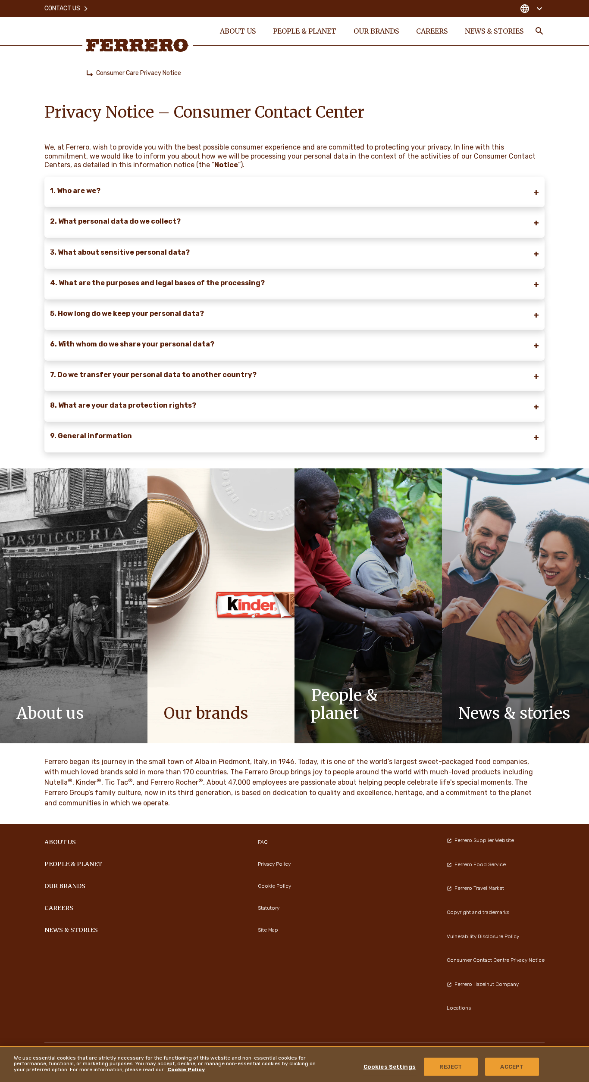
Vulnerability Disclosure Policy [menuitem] (483, 936)
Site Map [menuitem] (268, 930)
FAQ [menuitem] (263, 842)
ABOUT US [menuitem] (238, 31)
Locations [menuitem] (459, 1008)
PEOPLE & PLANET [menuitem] (304, 31)
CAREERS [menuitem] (432, 31)
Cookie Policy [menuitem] (274, 886)
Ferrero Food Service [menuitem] (480, 864)
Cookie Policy (186, 1069)
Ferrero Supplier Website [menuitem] (484, 840)
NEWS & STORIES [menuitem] (494, 31)
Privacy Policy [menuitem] (274, 864)
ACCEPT (511, 1066)
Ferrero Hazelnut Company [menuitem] (486, 984)
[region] (294, 1064)
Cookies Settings (389, 1066)
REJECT (450, 1066)
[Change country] (531, 8)
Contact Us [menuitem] (62, 8)
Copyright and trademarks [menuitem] (478, 912)
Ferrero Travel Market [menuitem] (479, 888)
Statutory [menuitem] (268, 908)
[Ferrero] (137, 45)
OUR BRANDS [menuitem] (376, 31)
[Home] (90, 73)
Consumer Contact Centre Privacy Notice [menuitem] (496, 960)
